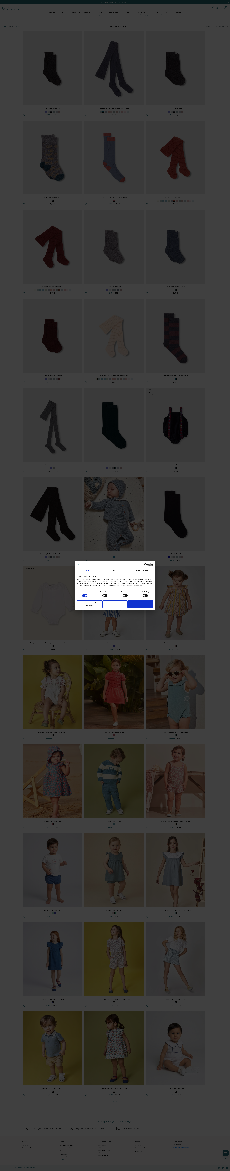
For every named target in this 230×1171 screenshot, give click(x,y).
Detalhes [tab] (115, 570)
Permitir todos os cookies (141, 604)
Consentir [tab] (88, 570)
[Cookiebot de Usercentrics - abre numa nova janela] (145, 564)
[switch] (104, 595)
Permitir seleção (115, 604)
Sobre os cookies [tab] (142, 570)
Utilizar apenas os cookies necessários (89, 604)
